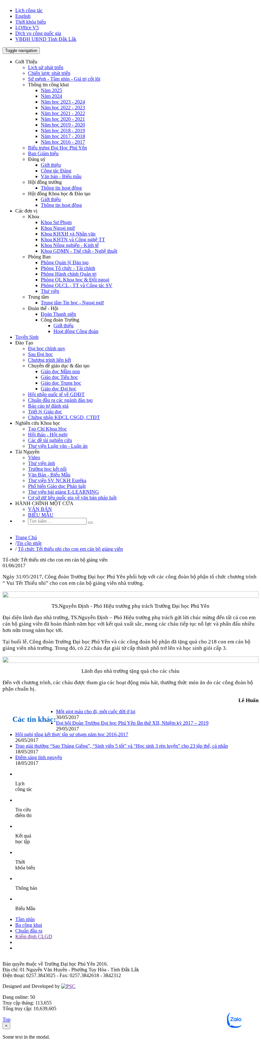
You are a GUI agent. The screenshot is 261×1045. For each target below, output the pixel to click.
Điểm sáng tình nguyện (38, 757)
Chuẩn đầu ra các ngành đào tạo (60, 400)
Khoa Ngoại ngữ (58, 228)
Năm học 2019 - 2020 (63, 124)
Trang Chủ (26, 537)
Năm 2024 (51, 96)
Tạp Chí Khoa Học (47, 429)
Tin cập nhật (29, 543)
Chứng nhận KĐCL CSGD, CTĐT (64, 417)
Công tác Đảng (56, 170)
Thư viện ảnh (41, 463)
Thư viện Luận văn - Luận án (58, 446)
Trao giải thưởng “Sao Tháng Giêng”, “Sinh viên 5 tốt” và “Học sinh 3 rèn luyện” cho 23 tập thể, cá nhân (121, 746)
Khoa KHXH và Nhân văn (68, 233)
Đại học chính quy (46, 348)
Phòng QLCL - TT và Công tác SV (76, 285)
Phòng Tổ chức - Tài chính (68, 268)
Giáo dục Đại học (58, 388)
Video (34, 457)
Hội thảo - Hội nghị (47, 434)
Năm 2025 (51, 90)
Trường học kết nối (47, 469)
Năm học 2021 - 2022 (63, 113)
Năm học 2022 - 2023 (63, 107)
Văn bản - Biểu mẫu (61, 176)
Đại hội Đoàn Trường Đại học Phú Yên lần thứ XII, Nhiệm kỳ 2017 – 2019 (132, 723)
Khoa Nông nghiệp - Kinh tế (70, 245)
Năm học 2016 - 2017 (63, 142)
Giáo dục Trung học (61, 383)
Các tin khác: (34, 719)
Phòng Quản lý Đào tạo (64, 262)
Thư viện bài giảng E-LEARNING (63, 492)
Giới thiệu (51, 165)
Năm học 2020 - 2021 (63, 119)
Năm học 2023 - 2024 (63, 102)
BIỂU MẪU (40, 515)
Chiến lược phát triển (49, 73)
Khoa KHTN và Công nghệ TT (73, 239)
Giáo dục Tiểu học (59, 377)
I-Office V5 (27, 27)
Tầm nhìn (25, 919)
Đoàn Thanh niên (58, 314)
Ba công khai (28, 925)
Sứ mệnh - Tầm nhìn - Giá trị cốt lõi (64, 79)
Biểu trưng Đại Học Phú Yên (57, 147)
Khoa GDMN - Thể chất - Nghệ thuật (79, 251)
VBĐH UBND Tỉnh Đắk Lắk (45, 39)
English (23, 16)
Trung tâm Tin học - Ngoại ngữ (72, 302)
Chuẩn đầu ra (28, 930)
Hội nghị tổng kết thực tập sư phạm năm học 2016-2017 (71, 734)
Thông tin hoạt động (61, 188)
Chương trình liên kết (49, 360)
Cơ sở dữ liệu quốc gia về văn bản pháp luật (72, 497)
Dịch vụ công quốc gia (38, 33)
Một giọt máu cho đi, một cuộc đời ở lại (95, 711)
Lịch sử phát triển (45, 67)
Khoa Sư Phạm (56, 222)
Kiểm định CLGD (33, 936)
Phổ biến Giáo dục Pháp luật (57, 486)
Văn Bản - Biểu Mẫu (49, 474)
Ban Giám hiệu (43, 153)
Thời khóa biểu (30, 22)
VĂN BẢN (40, 509)
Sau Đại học (40, 354)
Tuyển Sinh (27, 337)
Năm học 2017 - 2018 (63, 136)
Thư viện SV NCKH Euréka (57, 480)
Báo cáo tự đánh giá (48, 406)
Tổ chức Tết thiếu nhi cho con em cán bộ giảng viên (70, 549)
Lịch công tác (29, 10)
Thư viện (50, 291)
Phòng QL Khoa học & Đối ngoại (75, 279)
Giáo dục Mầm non (60, 371)
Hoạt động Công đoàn (75, 331)
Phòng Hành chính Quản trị (68, 274)
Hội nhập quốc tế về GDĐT (56, 394)
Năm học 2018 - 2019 (63, 130)
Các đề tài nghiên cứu (50, 440)
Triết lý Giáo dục (45, 411)
